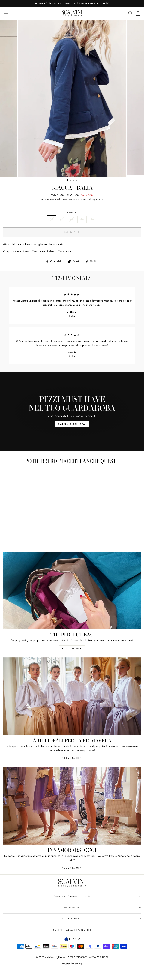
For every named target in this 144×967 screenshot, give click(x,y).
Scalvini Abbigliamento (72, 896)
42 (72, 219)
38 (51, 219)
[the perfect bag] (72, 590)
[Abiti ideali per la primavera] (72, 696)
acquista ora (72, 648)
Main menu (72, 907)
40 (61, 219)
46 (92, 219)
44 (82, 219)
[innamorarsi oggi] (72, 806)
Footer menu (72, 918)
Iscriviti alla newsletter (72, 930)
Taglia (72, 212)
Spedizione (60, 199)
